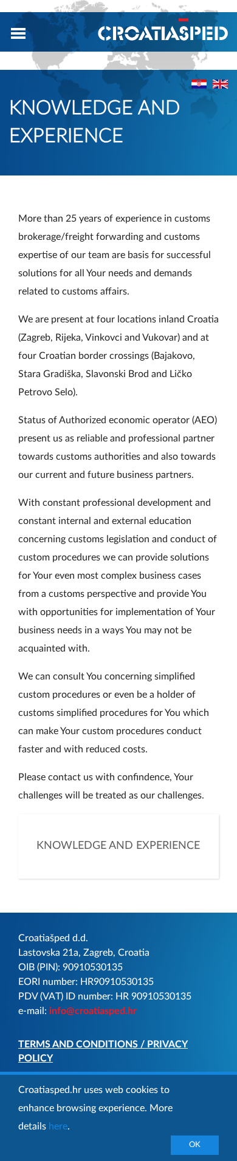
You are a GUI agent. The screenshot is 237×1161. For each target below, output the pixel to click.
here (58, 1126)
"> (220, 84)
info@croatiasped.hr (93, 1011)
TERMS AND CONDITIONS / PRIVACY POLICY (103, 1051)
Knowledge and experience (118, 845)
